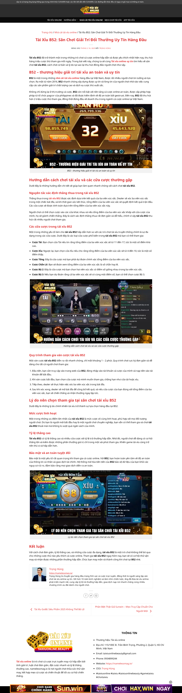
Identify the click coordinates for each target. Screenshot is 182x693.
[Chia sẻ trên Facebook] (85, 595)
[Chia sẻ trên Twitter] (91, 595)
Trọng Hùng (105, 48)
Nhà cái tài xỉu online (91, 20)
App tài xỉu (129, 20)
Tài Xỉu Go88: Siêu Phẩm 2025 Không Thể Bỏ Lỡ (59, 609)
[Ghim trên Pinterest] (96, 595)
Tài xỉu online (54, 20)
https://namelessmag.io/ (61, 573)
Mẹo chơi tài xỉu (113, 20)
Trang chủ (47, 32)
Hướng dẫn (70, 20)
